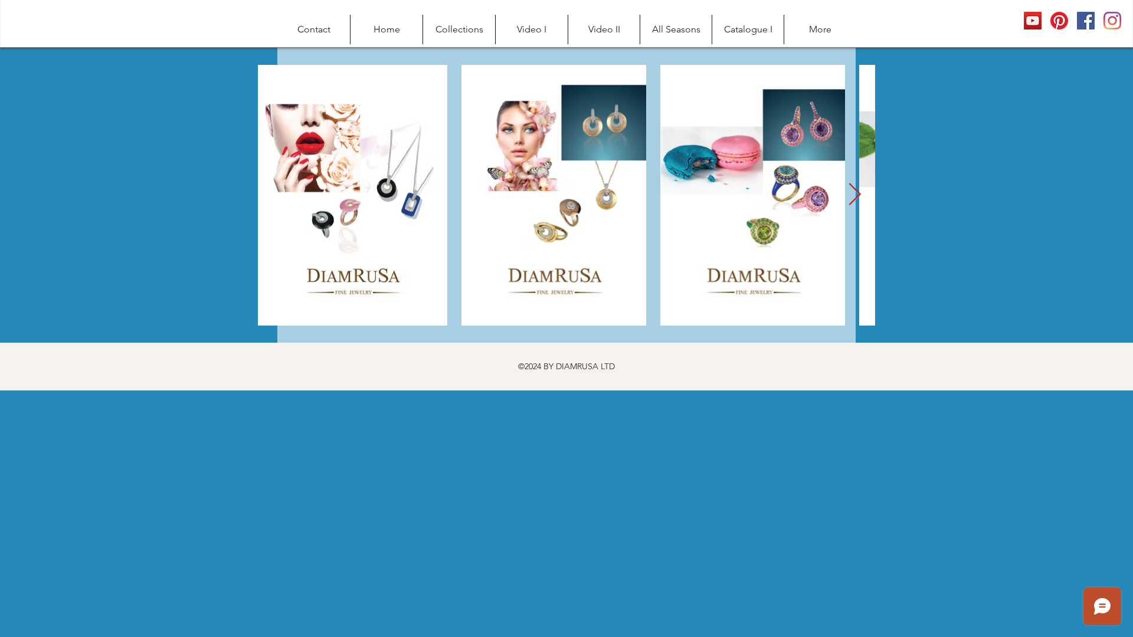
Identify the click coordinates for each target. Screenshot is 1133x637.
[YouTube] (1033, 20)
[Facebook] (1086, 20)
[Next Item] (854, 195)
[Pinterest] (1059, 20)
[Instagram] (1112, 20)
